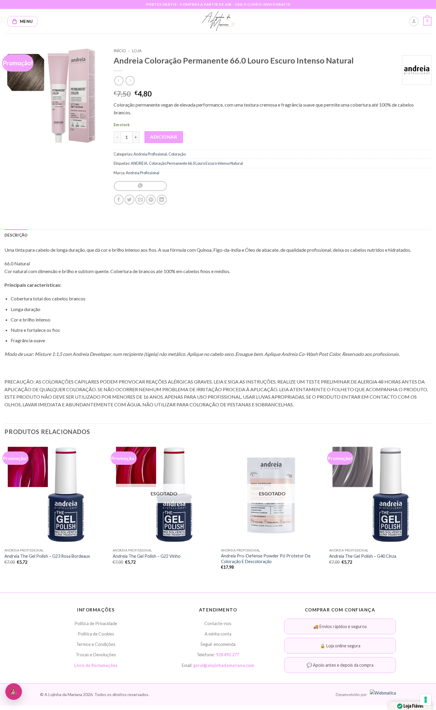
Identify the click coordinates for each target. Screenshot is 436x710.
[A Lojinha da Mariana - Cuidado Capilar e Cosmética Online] (218, 21)
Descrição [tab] (16, 235)
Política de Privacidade (95, 623)
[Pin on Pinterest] (151, 200)
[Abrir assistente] (13, 691)
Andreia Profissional (150, 154)
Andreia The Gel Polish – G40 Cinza (362, 556)
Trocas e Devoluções (96, 654)
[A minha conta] (414, 21)
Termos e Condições (95, 644)
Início (120, 50)
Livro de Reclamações (95, 665)
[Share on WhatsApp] (140, 186)
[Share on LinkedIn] (162, 200)
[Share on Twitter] (129, 200)
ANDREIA (139, 163)
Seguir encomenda (218, 644)
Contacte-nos (217, 623)
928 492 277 (227, 654)
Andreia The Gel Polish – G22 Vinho (147, 556)
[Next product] (118, 80)
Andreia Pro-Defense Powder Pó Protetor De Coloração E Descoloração (266, 558)
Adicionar (163, 137)
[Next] (431, 511)
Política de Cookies (96, 633)
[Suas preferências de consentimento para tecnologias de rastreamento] (425, 699)
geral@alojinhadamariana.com (223, 665)
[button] (427, 21)
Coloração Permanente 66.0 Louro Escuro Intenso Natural (196, 163)
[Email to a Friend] (140, 200)
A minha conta (218, 633)
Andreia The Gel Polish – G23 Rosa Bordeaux (47, 556)
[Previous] (4, 511)
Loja (136, 50)
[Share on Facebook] (119, 200)
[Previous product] (130, 80)
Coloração (177, 154)
